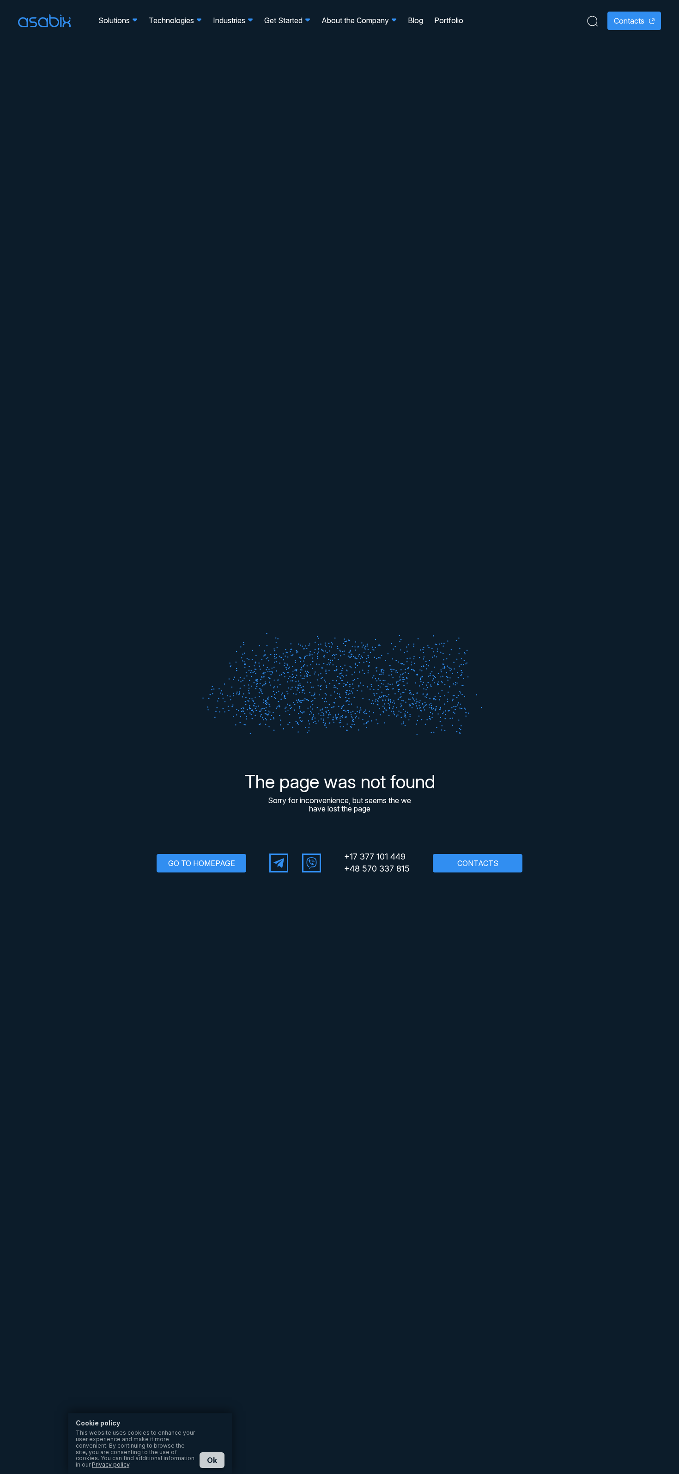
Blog (415, 20)
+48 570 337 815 (377, 868)
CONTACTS (477, 863)
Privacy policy (110, 1464)
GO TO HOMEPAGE (201, 863)
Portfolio (448, 20)
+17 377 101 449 (375, 856)
